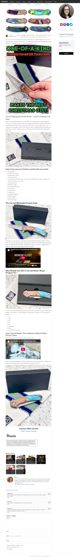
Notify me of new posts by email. (13, 547)
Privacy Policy (38, 4)
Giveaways (18, 1)
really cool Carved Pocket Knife (16, 39)
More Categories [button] (48, 1)
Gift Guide (12, 1)
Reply (8, 497)
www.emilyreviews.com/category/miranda (14, 486)
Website (23, 431)
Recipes (24, 1)
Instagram (33, 431)
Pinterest (23, 484)
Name (7, 531)
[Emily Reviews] (4, 1)
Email (7, 536)
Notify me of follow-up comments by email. (15, 545)
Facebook (28, 431)
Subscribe (66, 53)
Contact (19, 4)
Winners (46, 4)
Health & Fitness (40, 1)
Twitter (26, 484)
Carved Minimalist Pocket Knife (30, 43)
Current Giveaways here (69, 36)
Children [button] (29, 1)
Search (72, 29)
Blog (29, 484)
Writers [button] (55, 1)
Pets (34, 1)
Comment (8, 517)
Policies (28, 4)
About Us (10, 4)
